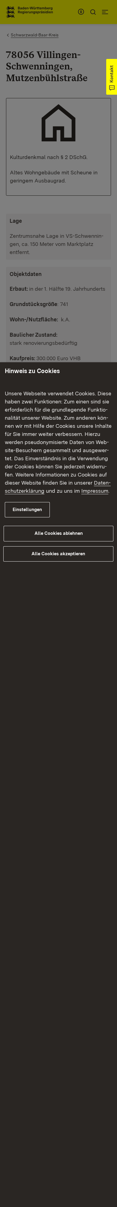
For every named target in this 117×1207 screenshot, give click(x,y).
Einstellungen (27, 509)
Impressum (94, 491)
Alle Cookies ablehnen (58, 533)
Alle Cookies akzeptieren (58, 553)
